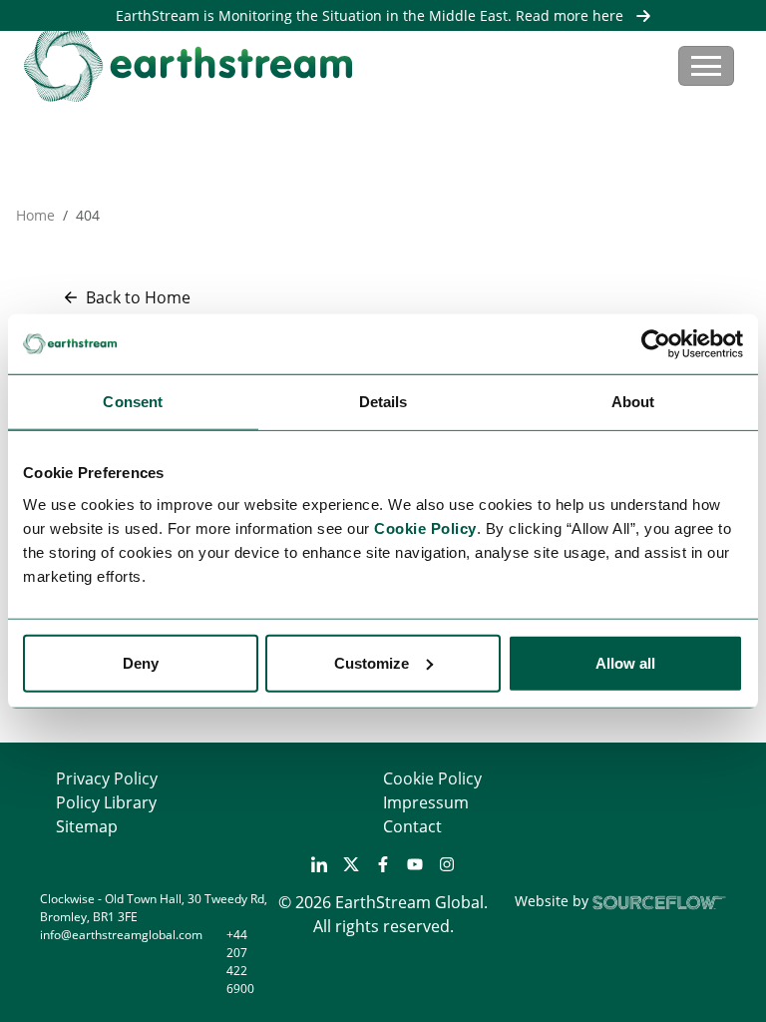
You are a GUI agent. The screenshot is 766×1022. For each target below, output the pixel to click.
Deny (141, 662)
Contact (412, 826)
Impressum (426, 802)
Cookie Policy (432, 778)
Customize (371, 662)
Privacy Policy (107, 778)
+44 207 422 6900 (240, 961)
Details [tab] (383, 401)
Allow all (625, 662)
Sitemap (87, 826)
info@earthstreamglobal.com (121, 934)
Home (35, 215)
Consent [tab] (133, 401)
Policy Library (106, 802)
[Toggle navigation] (706, 66)
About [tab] (633, 401)
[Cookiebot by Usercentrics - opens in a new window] (656, 344)
